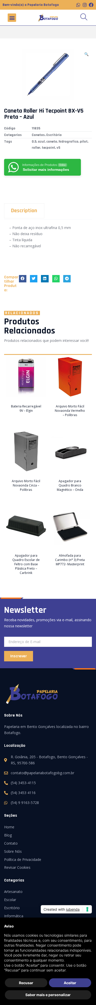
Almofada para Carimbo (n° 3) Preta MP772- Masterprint (70, 559)
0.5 (34, 141)
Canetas (38, 135)
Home (9, 827)
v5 (58, 147)
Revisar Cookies (17, 867)
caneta (51, 141)
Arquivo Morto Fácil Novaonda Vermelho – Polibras (70, 410)
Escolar (10, 899)
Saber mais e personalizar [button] (48, 995)
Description (24, 210)
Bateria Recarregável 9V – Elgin (26, 408)
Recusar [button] (26, 983)
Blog (8, 835)
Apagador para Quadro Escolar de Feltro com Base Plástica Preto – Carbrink (26, 564)
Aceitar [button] (70, 983)
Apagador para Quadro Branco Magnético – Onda (70, 485)
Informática (13, 915)
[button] (12, 17)
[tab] (48, 210)
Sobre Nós (13, 851)
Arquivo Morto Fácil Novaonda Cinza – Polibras (26, 485)
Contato (11, 843)
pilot (84, 141)
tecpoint (48, 147)
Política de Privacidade (22, 859)
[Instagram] (84, 5)
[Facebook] (91, 5)
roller (36, 147)
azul (41, 141)
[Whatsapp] (78, 5)
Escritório (54, 135)
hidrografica (68, 141)
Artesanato (13, 891)
